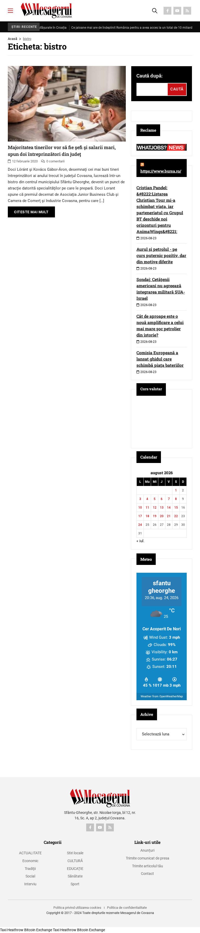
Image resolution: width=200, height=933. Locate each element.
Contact (147, 873)
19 (155, 516)
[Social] (167, 11)
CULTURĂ (75, 861)
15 (176, 507)
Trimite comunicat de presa (147, 858)
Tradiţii (30, 869)
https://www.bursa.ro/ (160, 171)
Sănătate (75, 876)
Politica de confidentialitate (127, 908)
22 (176, 516)
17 (140, 516)
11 (147, 507)
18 (147, 516)
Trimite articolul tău (147, 866)
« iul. (140, 541)
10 (140, 507)
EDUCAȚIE (75, 869)
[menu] (10, 11)
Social (30, 876)
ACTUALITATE (30, 853)
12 (155, 507)
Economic (30, 861)
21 (169, 516)
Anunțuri (147, 850)
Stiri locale (75, 853)
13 (162, 507)
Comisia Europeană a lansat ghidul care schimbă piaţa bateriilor (160, 359)
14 (169, 507)
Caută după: (149, 75)
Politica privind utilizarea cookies (77, 908)
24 (140, 524)
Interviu (30, 884)
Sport (75, 884)
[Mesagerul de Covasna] (46, 10)
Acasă (12, 39)
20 (162, 516)
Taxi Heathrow (11, 930)
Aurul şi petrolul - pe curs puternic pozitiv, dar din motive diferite (161, 255)
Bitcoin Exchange (38, 930)
